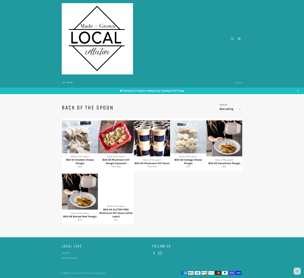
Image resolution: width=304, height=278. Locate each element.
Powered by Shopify (97, 273)
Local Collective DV (78, 273)
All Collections (70, 257)
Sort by (223, 105)
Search (66, 252)
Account (238, 82)
